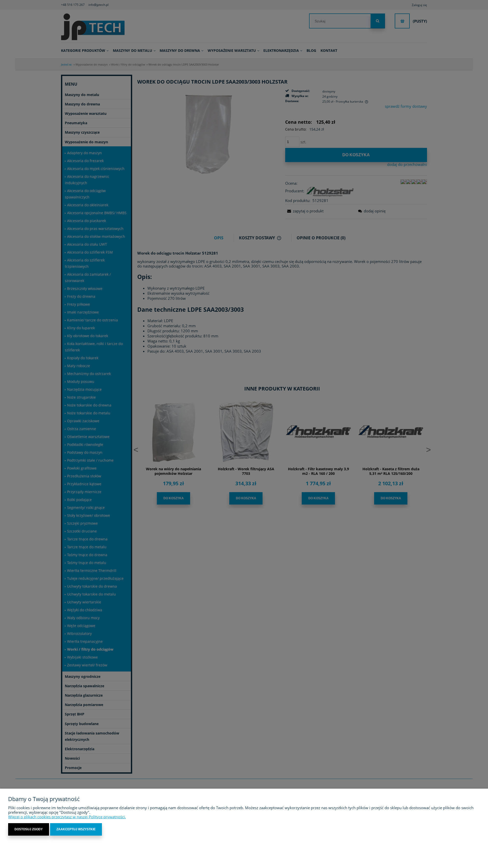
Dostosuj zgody (28, 829)
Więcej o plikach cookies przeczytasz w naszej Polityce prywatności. (67, 816)
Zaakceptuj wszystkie (76, 829)
